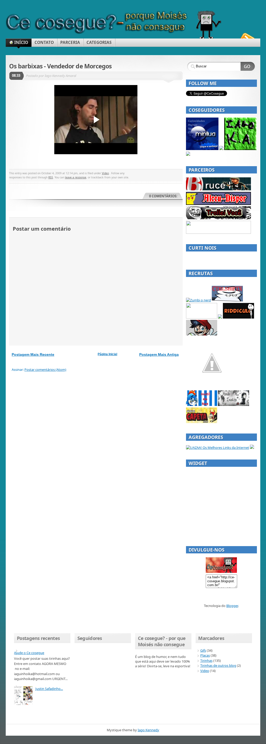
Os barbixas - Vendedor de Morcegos (60, 66)
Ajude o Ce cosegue (29, 652)
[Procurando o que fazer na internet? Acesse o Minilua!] (202, 148)
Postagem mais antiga (159, 354)
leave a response (75, 177)
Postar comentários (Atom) (45, 369)
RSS (50, 177)
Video (105, 173)
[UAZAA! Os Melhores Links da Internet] (217, 447)
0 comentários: (163, 196)
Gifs (203, 650)
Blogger (232, 605)
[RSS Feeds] (246, 37)
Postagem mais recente (33, 354)
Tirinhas (206, 660)
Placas (205, 655)
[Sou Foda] (218, 232)
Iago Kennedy (148, 730)
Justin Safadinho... (49, 688)
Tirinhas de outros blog (218, 665)
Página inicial (107, 354)
